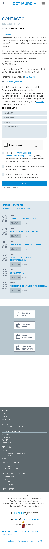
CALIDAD (5, 424)
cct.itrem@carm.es (13, 82)
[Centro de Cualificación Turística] (24, 3)
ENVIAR (24, 183)
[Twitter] (27, 519)
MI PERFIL (6, 451)
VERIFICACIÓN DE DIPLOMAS (13, 453)
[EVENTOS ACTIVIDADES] (24, 337)
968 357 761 (30, 76)
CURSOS (5, 435)
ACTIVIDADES (7, 484)
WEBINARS (6, 443)
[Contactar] (12, 519)
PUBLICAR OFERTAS (10, 469)
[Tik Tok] (32, 519)
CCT (3, 414)
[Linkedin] (38, 519)
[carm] (24, 524)
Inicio (4, 28)
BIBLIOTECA (7, 417)
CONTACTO (6, 419)
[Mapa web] (20, 519)
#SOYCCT (6, 458)
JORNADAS (6, 437)
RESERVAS (6, 482)
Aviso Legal (10, 541)
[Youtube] (35, 519)
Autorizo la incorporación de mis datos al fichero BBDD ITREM (25, 168)
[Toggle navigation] (43, 3)
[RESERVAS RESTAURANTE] (24, 348)
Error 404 (39, 541)
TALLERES (6, 440)
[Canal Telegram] (16, 519)
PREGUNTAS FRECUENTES (12, 427)
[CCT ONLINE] (24, 314)
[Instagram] (29, 519)
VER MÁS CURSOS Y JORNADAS (16, 209)
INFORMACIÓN (8, 477)
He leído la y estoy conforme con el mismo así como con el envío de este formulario (25, 157)
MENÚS (5, 479)
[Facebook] (24, 519)
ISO (3, 422)
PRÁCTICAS (6, 456)
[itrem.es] (24, 512)
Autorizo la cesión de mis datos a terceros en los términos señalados (22, 176)
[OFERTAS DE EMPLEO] (24, 325)
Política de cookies (25, 541)
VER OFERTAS (8, 466)
